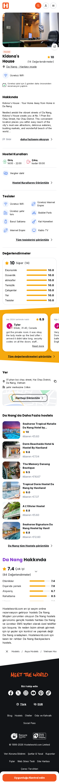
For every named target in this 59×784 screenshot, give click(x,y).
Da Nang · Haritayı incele (21, 66)
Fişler (12, 761)
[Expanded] (7, 651)
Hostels (19, 715)
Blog (9, 715)
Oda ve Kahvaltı (43, 715)
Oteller (28, 715)
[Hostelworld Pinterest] (40, 692)
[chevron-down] (36, 571)
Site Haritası (43, 761)
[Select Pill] (38, 6)
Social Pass (29, 723)
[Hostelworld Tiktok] (48, 692)
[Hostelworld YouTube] (33, 692)
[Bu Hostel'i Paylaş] (54, 46)
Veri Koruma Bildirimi (14, 753)
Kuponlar (50, 753)
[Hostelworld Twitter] (18, 692)
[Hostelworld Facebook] (10, 692)
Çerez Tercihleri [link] (29, 768)
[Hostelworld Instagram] (25, 692)
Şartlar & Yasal (35, 753)
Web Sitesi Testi (26, 761)
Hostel (7, 52)
